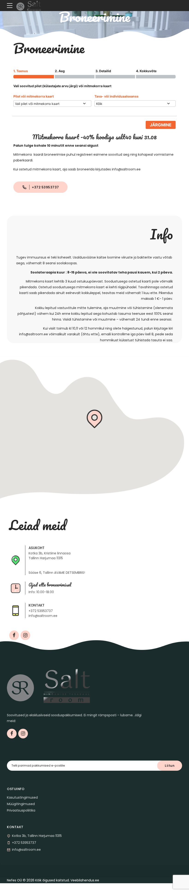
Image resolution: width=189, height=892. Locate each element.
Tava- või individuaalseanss (116, 96)
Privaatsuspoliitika (21, 810)
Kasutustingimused (22, 797)
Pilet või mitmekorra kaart (33, 96)
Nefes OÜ (14, 880)
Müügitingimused (21, 804)
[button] (95, 419)
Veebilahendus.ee (85, 880)
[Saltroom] (48, 684)
